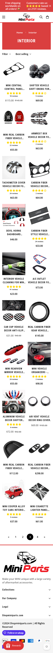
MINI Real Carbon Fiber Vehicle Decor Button (13, 136)
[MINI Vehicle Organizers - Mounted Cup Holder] (39, 353)
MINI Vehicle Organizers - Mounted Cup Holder (39, 370)
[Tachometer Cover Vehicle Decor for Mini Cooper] (13, 167)
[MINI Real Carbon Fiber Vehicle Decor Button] (13, 119)
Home (19, 32)
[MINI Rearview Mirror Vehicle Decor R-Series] (13, 353)
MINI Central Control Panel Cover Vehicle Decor (14, 87)
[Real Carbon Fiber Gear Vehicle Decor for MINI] (39, 311)
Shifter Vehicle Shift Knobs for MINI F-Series (39, 87)
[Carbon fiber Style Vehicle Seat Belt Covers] (39, 215)
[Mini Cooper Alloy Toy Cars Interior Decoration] (13, 491)
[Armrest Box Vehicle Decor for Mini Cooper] (39, 118)
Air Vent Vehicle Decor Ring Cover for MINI (39, 418)
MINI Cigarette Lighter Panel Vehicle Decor (39, 508)
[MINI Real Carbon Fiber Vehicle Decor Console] (13, 449)
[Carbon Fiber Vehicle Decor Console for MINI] (39, 167)
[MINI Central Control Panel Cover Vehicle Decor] (13, 70)
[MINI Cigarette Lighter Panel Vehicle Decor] (39, 491)
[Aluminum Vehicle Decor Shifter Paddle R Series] (13, 401)
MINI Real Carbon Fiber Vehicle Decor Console (13, 466)
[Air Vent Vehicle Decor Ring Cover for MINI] (39, 401)
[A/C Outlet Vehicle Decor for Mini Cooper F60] (39, 263)
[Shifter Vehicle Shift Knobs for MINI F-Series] (39, 70)
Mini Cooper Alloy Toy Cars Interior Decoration (14, 508)
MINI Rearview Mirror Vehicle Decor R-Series (13, 370)
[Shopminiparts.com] (26, 17)
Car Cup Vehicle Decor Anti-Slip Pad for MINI (14, 329)
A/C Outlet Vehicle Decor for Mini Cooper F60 (39, 280)
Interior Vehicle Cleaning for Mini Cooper (14, 280)
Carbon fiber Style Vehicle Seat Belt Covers (39, 232)
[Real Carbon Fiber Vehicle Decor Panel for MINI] (39, 449)
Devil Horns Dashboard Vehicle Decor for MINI (14, 232)
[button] (47, 17)
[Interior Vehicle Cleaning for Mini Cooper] (13, 263)
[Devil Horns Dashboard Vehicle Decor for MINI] (13, 215)
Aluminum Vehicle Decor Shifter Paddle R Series (14, 418)
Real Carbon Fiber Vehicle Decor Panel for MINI (39, 466)
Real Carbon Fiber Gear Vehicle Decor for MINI (39, 329)
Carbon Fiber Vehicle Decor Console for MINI (39, 184)
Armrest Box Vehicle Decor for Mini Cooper (39, 135)
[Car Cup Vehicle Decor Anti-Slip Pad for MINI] (13, 311)
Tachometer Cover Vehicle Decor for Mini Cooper (13, 184)
